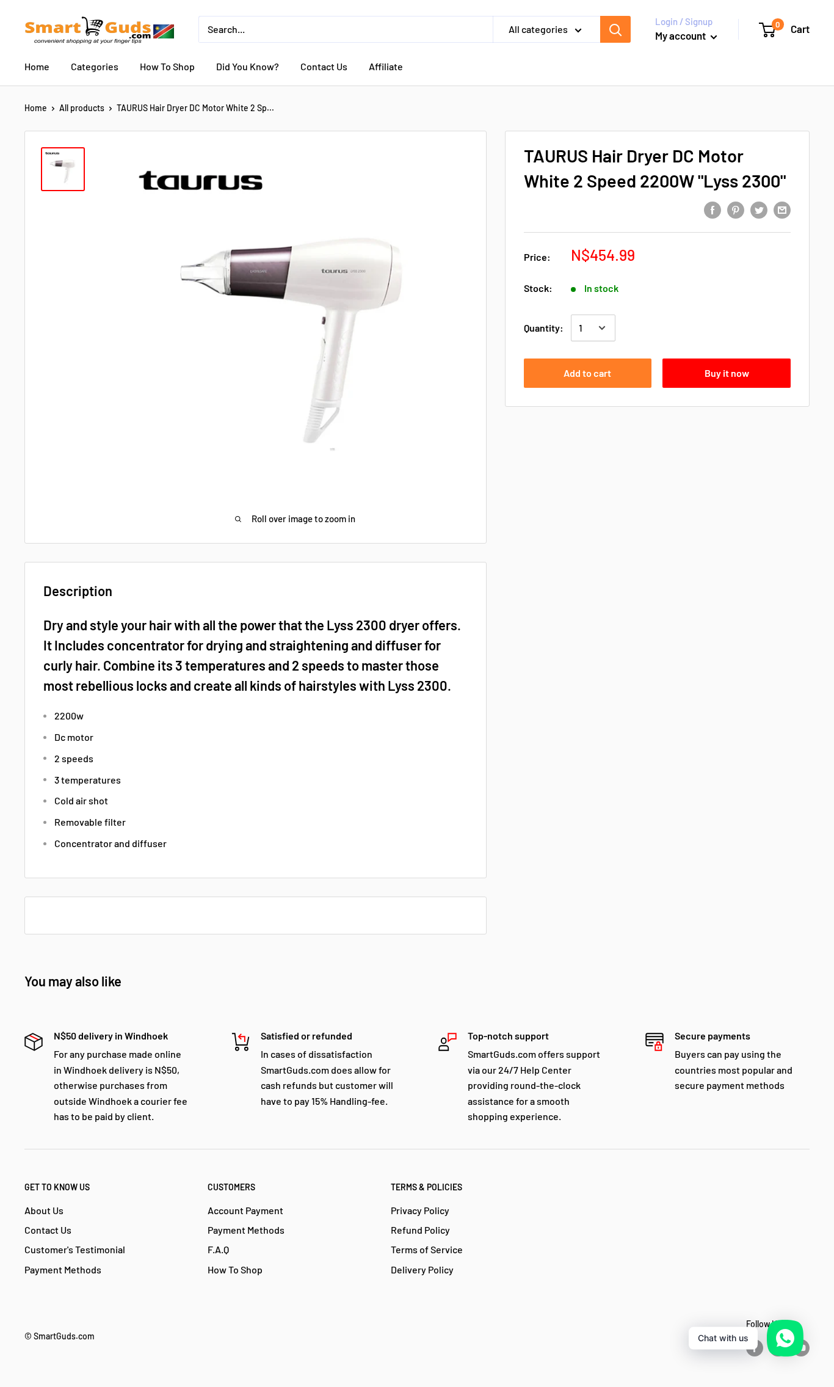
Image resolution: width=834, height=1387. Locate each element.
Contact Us (323, 66)
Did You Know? (247, 66)
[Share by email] (782, 209)
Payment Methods (62, 1269)
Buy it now (727, 373)
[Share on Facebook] (712, 209)
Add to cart (587, 373)
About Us (43, 1210)
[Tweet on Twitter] (758, 209)
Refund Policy (420, 1230)
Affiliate (386, 66)
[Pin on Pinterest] (735, 209)
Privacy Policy (420, 1210)
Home (36, 66)
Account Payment (245, 1210)
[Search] (615, 29)
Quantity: (544, 327)
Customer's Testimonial (74, 1249)
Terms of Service (427, 1249)
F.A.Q (218, 1249)
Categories (94, 66)
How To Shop (167, 66)
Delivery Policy (422, 1269)
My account (681, 35)
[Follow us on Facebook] (754, 1347)
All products (81, 108)
